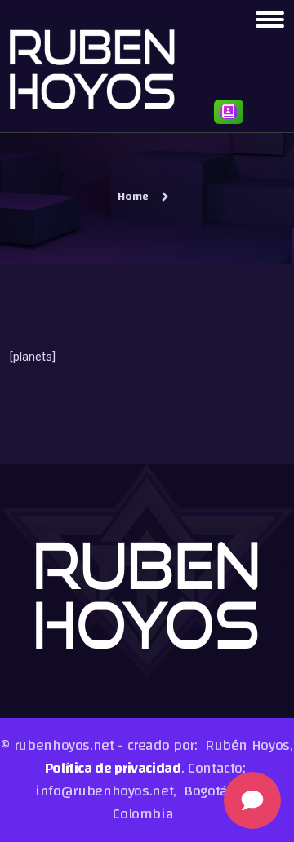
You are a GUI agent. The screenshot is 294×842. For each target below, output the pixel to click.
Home (133, 196)
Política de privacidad (113, 768)
